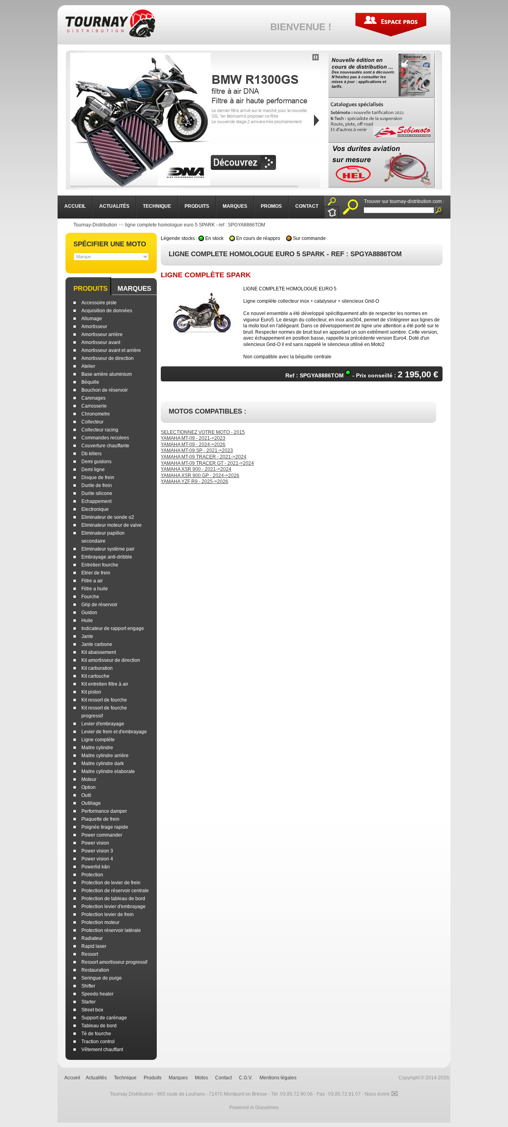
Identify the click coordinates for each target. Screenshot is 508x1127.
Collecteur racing (99, 430)
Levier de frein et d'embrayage (114, 732)
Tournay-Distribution (95, 225)
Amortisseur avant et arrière (111, 350)
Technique (125, 1078)
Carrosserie (94, 406)
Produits (90, 288)
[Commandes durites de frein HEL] (381, 165)
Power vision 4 (97, 859)
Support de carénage (104, 1018)
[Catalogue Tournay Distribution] (381, 75)
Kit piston (91, 692)
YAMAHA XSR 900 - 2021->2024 (196, 469)
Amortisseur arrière (102, 334)
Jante (87, 636)
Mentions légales (278, 1078)
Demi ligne (93, 469)
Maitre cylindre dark (102, 763)
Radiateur (92, 938)
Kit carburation (97, 668)
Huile (87, 620)
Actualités (96, 1078)
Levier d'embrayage (102, 724)
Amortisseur (94, 326)
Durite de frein (96, 485)
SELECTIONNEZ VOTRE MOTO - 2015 (203, 432)
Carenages (93, 398)
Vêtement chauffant (102, 1049)
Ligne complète (98, 739)
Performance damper (104, 811)
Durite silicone (96, 493)
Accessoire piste (99, 302)
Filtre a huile (94, 589)
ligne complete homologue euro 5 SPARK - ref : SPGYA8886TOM (195, 225)
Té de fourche (96, 1033)
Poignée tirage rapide (104, 827)
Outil (86, 795)
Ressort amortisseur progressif (114, 962)
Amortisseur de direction (107, 358)
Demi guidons (96, 461)
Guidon (89, 612)
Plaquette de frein (100, 819)
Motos (201, 1078)
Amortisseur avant (100, 342)
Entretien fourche (99, 565)
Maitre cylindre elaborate (108, 771)
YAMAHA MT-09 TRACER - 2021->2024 (203, 457)
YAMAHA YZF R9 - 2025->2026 (194, 481)
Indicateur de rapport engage (112, 628)
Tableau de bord (99, 1025)
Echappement (96, 501)
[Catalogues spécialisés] (381, 120)
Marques (134, 288)
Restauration (95, 970)
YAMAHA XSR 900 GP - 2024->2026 (200, 475)
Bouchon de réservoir (104, 390)
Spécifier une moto (109, 244)
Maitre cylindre (97, 747)
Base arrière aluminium (106, 374)
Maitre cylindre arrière (105, 755)
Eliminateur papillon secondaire (103, 537)
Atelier (88, 366)
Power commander (101, 835)
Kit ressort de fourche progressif (104, 712)
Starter (88, 1002)
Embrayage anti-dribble (106, 557)
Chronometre (95, 414)
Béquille (90, 382)
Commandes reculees (105, 438)
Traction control (98, 1041)
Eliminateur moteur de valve (111, 525)
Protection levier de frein (107, 914)
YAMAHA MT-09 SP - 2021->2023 (197, 450)
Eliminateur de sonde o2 (107, 517)
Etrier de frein (95, 573)
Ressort (89, 954)
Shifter (88, 986)
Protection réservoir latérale (111, 930)
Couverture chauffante (105, 445)
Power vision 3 (97, 851)
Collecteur (92, 422)
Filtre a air (92, 581)
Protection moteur (100, 922)
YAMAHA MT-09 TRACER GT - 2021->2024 (207, 463)
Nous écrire (381, 1094)
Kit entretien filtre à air (104, 684)
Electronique (95, 509)
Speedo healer (97, 994)
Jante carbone (96, 644)
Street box (92, 1010)
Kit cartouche (95, 676)
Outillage (91, 803)
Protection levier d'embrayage (113, 906)
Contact (223, 1078)
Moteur (88, 779)
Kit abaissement (98, 652)
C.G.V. (245, 1078)
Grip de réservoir (99, 604)
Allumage (91, 318)
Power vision (95, 843)
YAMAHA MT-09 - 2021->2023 (193, 438)
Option (88, 787)
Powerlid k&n (95, 867)
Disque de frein (97, 477)
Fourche (90, 596)
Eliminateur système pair (108, 549)
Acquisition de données (106, 310)
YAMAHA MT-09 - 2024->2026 (193, 444)
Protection (92, 875)
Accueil (72, 1078)
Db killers (91, 453)
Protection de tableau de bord (113, 898)
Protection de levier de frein (110, 882)
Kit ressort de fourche (104, 700)
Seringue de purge (101, 978)
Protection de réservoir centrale (115, 890)
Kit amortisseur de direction (110, 660)
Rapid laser (93, 946)
